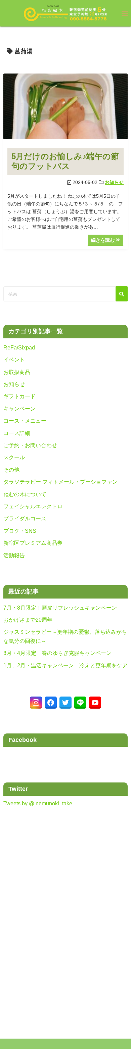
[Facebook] (51, 703)
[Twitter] (65, 703)
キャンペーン (19, 409)
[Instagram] (36, 703)
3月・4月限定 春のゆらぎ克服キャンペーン (57, 653)
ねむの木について (24, 494)
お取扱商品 (16, 372)
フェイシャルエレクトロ (32, 506)
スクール (14, 457)
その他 (11, 470)
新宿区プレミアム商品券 (32, 543)
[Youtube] (95, 703)
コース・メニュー (24, 421)
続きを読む (103, 240)
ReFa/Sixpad (19, 347)
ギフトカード (19, 396)
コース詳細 (16, 433)
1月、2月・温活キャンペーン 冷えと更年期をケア (65, 665)
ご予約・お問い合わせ (30, 445)
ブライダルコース (24, 518)
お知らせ (114, 182)
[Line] (80, 703)
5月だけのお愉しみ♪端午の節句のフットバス (65, 161)
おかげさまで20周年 (27, 620)
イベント (14, 360)
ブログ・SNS (19, 531)
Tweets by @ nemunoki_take (37, 803)
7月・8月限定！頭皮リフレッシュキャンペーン (60, 608)
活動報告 (14, 555)
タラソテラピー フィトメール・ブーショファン (60, 482)
